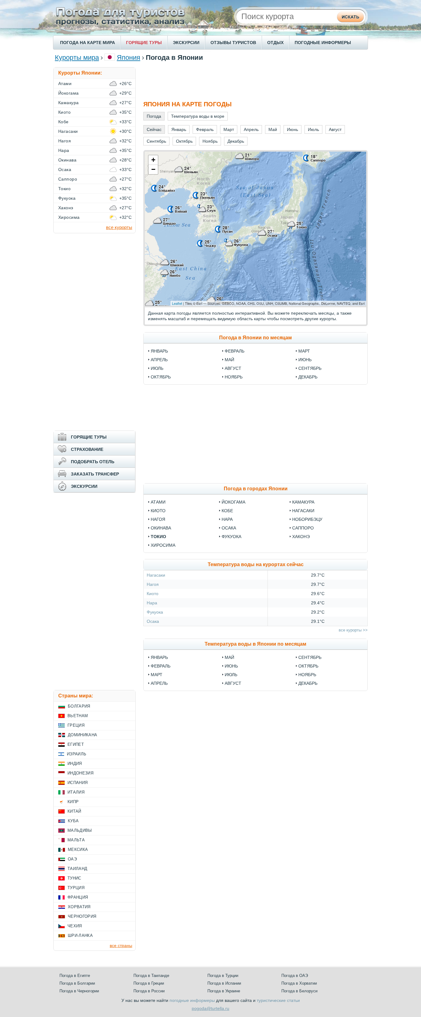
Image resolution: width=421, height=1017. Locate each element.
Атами (158, 502)
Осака (229, 527)
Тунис (74, 878)
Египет (75, 744)
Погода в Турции (222, 975)
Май (229, 359)
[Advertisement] (255, 81)
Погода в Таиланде (151, 975)
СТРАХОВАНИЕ (87, 449)
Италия (75, 792)
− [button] (153, 169)
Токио (158, 536)
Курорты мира (77, 57)
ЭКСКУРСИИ (186, 42)
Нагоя (158, 519)
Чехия (74, 926)
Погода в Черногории (79, 991)
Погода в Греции (148, 983)
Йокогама (233, 502)
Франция (77, 897)
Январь (159, 351)
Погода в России (149, 991)
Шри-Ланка (80, 935)
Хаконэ (301, 536)
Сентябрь (309, 368)
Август (233, 368)
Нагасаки (303, 510)
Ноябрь (234, 376)
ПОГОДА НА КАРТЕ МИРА (87, 42)
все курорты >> (353, 630)
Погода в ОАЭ (294, 975)
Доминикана (82, 735)
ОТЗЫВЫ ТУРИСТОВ (233, 42)
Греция (75, 725)
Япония (128, 57)
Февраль (234, 351)
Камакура (303, 502)
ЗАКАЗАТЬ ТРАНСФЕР (95, 474)
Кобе (227, 510)
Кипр (73, 801)
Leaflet (177, 303)
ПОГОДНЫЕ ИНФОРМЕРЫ (323, 42)
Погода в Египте (74, 975)
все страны (121, 945)
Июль (157, 368)
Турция (75, 887)
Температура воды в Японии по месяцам (255, 644)
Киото (158, 510)
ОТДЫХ (275, 42)
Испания (77, 782)
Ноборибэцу (307, 519)
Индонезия (80, 773)
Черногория (82, 916)
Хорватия (79, 907)
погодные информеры (192, 1000)
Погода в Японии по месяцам (255, 337)
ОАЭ (72, 859)
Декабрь (307, 376)
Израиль (76, 754)
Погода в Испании (224, 983)
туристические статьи (278, 1000)
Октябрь (161, 376)
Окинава (161, 527)
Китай (74, 811)
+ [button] (153, 160)
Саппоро (303, 527)
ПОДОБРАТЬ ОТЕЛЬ (92, 461)
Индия (74, 763)
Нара (227, 519)
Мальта (76, 840)
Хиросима (163, 545)
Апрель (159, 359)
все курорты (119, 227)
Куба (73, 821)
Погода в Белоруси (299, 991)
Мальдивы (79, 830)
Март (304, 351)
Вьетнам (77, 715)
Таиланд (77, 868)
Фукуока (231, 536)
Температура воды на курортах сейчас (256, 564)
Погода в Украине (223, 991)
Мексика (78, 849)
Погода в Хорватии (299, 983)
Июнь (305, 359)
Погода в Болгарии (77, 983)
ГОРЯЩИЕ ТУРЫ (144, 42)
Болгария (79, 706)
